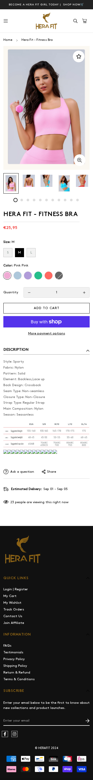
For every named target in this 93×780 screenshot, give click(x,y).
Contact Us (12, 616)
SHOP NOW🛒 (73, 4)
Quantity (10, 292)
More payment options (46, 333)
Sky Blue (17, 275)
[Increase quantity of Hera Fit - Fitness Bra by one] (84, 292)
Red (48, 275)
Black (59, 275)
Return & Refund (16, 672)
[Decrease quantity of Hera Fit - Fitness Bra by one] (29, 292)
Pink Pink (7, 275)
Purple (28, 275)
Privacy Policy (14, 659)
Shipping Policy (15, 665)
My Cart (10, 596)
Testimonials (13, 652)
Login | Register (15, 589)
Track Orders (13, 609)
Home (7, 40)
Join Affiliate (13, 622)
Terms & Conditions (19, 679)
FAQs (7, 645)
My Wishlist (12, 602)
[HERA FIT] (46, 21)
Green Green (38, 275)
